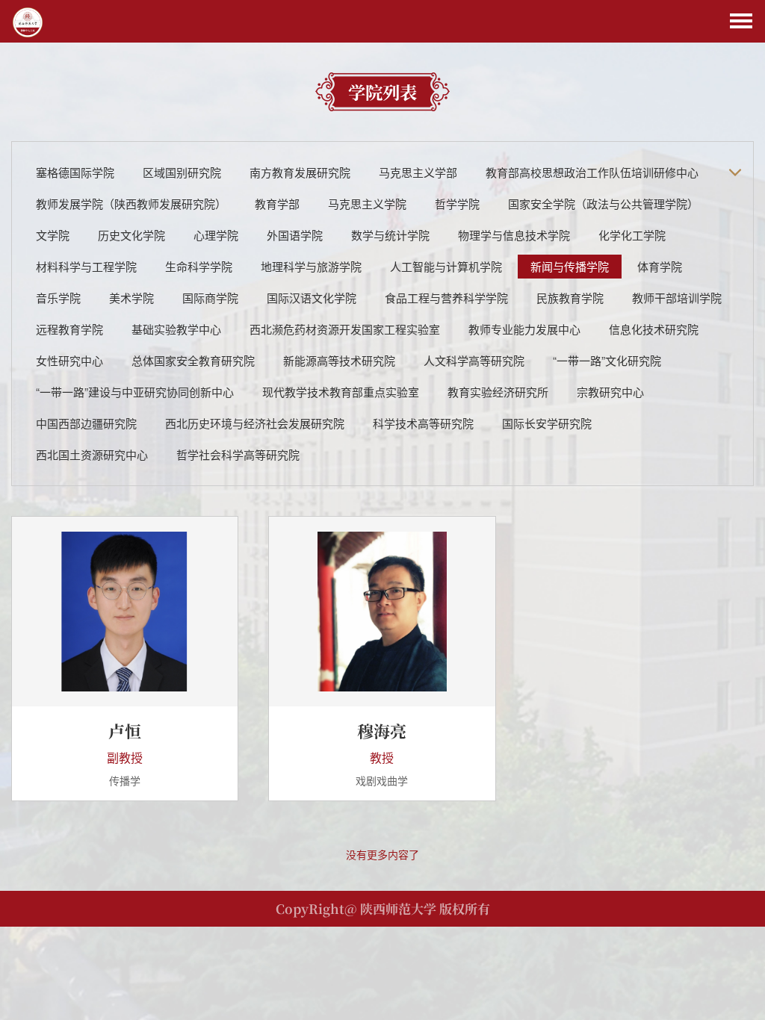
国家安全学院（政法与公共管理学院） (603, 203)
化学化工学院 (632, 235)
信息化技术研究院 (654, 329)
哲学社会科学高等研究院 (238, 454)
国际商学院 (210, 297)
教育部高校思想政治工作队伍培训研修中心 (592, 172)
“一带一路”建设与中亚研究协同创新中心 (135, 391)
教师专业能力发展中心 (524, 329)
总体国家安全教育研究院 (193, 360)
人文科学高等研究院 (474, 360)
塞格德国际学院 (75, 172)
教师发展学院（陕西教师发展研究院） (131, 203)
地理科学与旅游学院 (311, 266)
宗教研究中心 (610, 391)
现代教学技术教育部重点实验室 (340, 391)
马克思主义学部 (418, 172)
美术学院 (131, 297)
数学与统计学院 (390, 235)
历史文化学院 (131, 235)
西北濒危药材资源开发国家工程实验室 (345, 329)
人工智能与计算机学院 (446, 266)
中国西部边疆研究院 (86, 423)
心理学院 (215, 235)
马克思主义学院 (367, 203)
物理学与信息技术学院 (514, 235)
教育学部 (277, 203)
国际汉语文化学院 (311, 297)
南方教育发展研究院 (300, 172)
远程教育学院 (69, 329)
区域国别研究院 (182, 172)
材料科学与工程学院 (86, 266)
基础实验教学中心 (176, 329)
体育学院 (659, 266)
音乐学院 (58, 297)
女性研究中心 (69, 360)
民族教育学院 (570, 297)
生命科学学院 (198, 266)
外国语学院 (295, 235)
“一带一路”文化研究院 (607, 360)
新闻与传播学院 (569, 266)
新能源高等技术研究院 (339, 360)
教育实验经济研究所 (497, 391)
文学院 (52, 235)
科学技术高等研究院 (423, 423)
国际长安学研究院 (547, 423)
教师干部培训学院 (677, 297)
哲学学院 (457, 203)
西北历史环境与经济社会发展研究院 (254, 423)
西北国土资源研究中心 (92, 454)
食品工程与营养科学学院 (446, 297)
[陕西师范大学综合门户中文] (28, 20)
